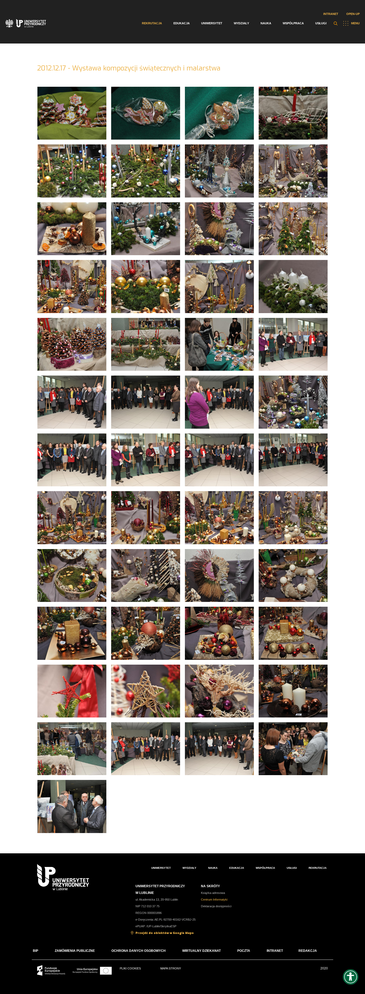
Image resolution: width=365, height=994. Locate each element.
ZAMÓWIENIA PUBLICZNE (75, 951)
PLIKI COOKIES (130, 968)
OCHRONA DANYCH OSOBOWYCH (138, 951)
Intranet (330, 13)
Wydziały (241, 23)
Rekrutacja (152, 23)
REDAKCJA (307, 951)
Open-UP (353, 13)
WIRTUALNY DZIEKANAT (201, 951)
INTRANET (275, 951)
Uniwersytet (211, 23)
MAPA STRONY (170, 968)
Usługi (321, 23)
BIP (35, 951)
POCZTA (243, 951)
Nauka (266, 23)
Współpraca (293, 23)
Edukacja (181, 23)
